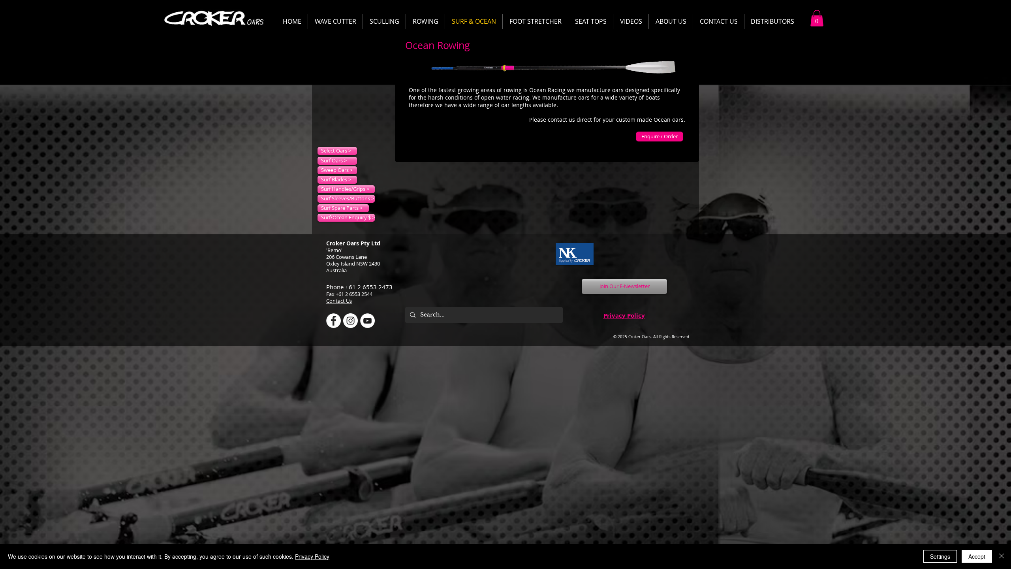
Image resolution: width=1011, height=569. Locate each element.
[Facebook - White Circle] (333, 320)
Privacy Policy (624, 315)
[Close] (1001, 556)
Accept (976, 556)
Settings (940, 556)
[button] (817, 18)
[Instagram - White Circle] (350, 320)
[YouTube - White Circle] (367, 320)
